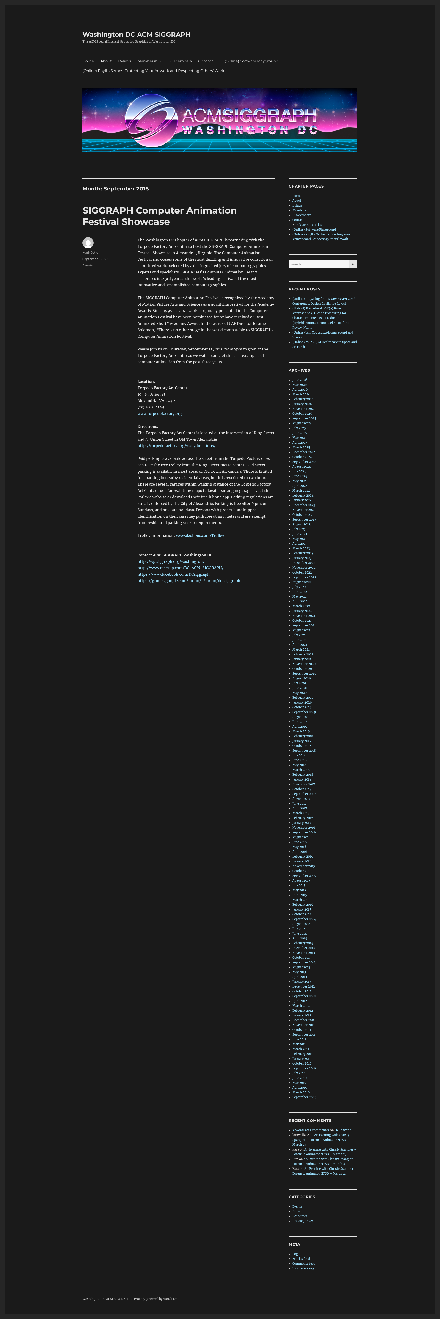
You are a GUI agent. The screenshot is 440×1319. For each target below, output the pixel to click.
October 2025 (302, 414)
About (106, 61)
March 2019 (301, 731)
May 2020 (299, 693)
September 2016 (304, 832)
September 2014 (304, 919)
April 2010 (299, 1088)
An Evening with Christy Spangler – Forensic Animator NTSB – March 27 (320, 1140)
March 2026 (301, 394)
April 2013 (299, 977)
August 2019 (301, 717)
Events (87, 265)
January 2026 (302, 404)
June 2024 (299, 476)
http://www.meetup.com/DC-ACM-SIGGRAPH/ (180, 568)
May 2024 (299, 481)
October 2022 (302, 572)
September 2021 (304, 625)
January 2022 (302, 611)
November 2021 (303, 616)
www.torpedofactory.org (160, 413)
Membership (149, 61)
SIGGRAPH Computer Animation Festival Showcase (159, 216)
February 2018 (302, 775)
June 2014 (299, 933)
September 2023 (304, 520)
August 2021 (301, 630)
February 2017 (302, 818)
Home (88, 61)
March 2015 (301, 900)
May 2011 (299, 1044)
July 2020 (299, 683)
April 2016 (299, 852)
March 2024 (301, 491)
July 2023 (299, 529)
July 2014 (298, 929)
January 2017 (301, 823)
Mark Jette (90, 252)
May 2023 (299, 539)
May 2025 (299, 438)
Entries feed (301, 1259)
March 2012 (301, 1006)
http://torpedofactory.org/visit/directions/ (176, 445)
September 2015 (304, 876)
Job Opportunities (309, 225)
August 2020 (301, 678)
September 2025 (304, 418)
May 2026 (299, 385)
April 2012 (299, 1001)
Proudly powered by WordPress (156, 1299)
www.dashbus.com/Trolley (200, 535)
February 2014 (302, 943)
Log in (297, 1254)
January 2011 (301, 1059)
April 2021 (299, 645)
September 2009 (304, 1097)
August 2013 (301, 967)
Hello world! (344, 1130)
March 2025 (301, 447)
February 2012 (302, 1011)
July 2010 (298, 1073)
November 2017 (303, 784)
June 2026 (299, 380)
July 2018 (298, 755)
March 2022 (301, 606)
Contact (205, 61)
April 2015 (299, 895)
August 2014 (301, 924)
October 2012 (301, 991)
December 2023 (303, 505)
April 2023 (299, 544)
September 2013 (304, 962)
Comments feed (303, 1264)
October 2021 (301, 621)
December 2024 (303, 452)
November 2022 (304, 568)
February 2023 (302, 553)
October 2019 (302, 707)
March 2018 (301, 770)
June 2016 (299, 842)
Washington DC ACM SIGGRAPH (136, 34)
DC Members (180, 61)
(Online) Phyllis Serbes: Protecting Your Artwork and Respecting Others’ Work (153, 71)
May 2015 (299, 890)
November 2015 (303, 866)
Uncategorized (303, 1221)
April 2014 (299, 938)
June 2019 (299, 722)
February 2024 (303, 495)
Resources (300, 1216)
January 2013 (301, 982)
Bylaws (124, 61)
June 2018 (299, 760)
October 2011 (301, 1030)
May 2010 (299, 1083)
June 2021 (299, 640)
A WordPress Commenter (310, 1130)
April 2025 (300, 442)
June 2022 (299, 592)
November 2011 (303, 1025)
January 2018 (301, 779)
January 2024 (302, 500)
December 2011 (303, 1020)
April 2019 (299, 726)
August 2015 (301, 881)
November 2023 (303, 510)
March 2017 (301, 813)
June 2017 (299, 804)
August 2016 (301, 837)
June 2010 (299, 1078)
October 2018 (301, 746)
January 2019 (301, 741)
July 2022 (299, 587)
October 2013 (301, 958)
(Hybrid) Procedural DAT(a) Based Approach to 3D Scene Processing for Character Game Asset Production (319, 313)
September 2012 (304, 996)
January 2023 (301, 558)
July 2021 (298, 635)
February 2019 (302, 736)
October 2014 (301, 914)
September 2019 (304, 712)
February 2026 (303, 399)
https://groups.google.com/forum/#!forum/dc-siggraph (189, 580)
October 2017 (301, 789)
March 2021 (301, 649)
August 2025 (301, 423)
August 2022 (301, 582)
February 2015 (302, 905)
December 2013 (303, 948)
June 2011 (299, 1039)
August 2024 (301, 467)
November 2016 (303, 828)
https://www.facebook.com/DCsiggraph (174, 574)
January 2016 (301, 861)
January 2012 (301, 1015)
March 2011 (300, 1049)
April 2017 (299, 808)
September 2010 (304, 1068)
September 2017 (304, 794)
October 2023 (302, 515)
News (296, 1211)
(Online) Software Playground (251, 61)
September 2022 (304, 577)
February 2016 (302, 856)
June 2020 (299, 688)
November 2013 (303, 953)
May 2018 (299, 765)
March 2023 (301, 548)
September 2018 (304, 751)
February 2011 (302, 1054)
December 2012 (303, 986)
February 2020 (303, 698)
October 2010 (301, 1063)
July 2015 (298, 885)
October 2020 (302, 669)
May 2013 (299, 972)
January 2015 (301, 909)
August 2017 (301, 799)
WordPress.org (303, 1268)
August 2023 (301, 524)
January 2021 (301, 659)
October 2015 (301, 871)
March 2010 (301, 1092)
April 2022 (300, 601)
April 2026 (300, 390)
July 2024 (299, 471)
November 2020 (304, 664)
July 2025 (299, 428)
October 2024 (302, 457)
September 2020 (304, 674)
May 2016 (299, 847)
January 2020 (302, 702)
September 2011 (303, 1035)
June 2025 (299, 433)
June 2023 (299, 534)
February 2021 (302, 654)
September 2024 (304, 462)
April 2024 (300, 486)
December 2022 (303, 563)
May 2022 (299, 597)
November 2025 (304, 409)
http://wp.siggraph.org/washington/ (171, 561)
